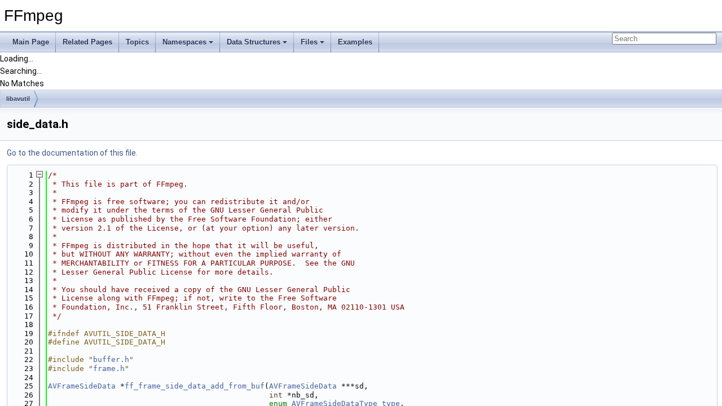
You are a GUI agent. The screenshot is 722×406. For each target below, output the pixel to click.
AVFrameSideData (82, 386)
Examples (355, 42)
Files (309, 42)
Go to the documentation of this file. (72, 152)
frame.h (109, 368)
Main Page (30, 42)
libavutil (18, 98)
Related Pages (87, 42)
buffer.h (111, 359)
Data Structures (253, 42)
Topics (137, 42)
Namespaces (184, 42)
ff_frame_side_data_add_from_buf (195, 386)
